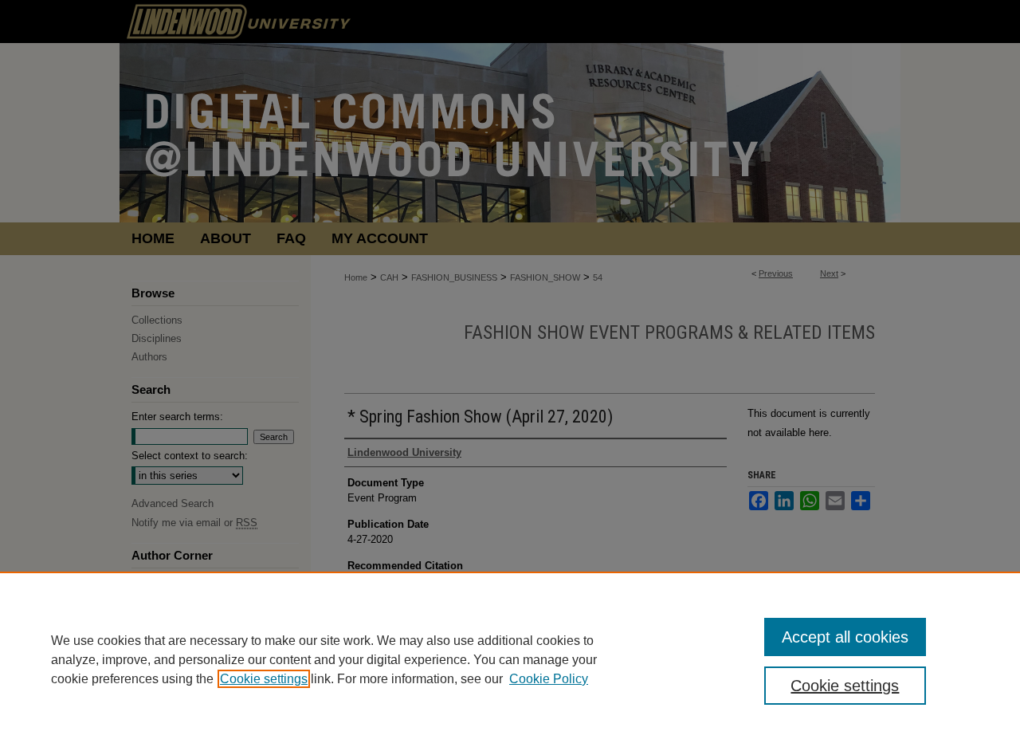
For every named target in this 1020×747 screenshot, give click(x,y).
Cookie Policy (548, 679)
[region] (510, 659)
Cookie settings (264, 679)
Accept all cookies (845, 637)
